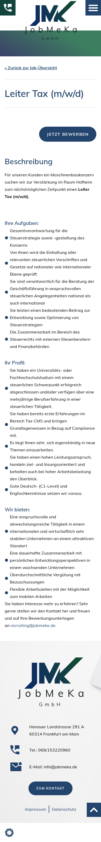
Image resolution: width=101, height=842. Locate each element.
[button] (93, 8)
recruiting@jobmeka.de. (33, 625)
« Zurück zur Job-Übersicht (31, 67)
